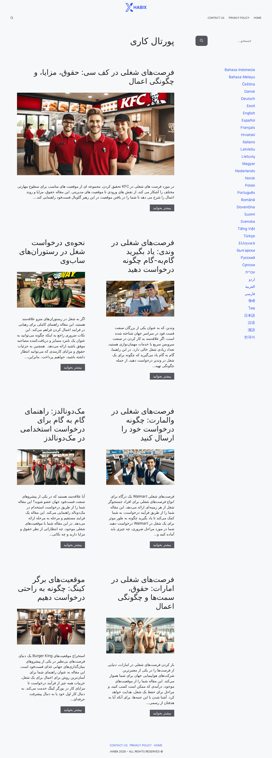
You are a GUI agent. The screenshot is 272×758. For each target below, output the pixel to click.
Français (248, 127)
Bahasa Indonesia (240, 70)
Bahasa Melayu (242, 77)
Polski (250, 185)
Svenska (248, 221)
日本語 (249, 315)
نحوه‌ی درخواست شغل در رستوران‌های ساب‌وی (52, 251)
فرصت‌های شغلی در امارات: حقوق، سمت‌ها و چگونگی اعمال (142, 592)
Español (248, 120)
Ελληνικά (247, 243)
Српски (248, 265)
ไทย (252, 308)
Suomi (249, 214)
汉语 (251, 323)
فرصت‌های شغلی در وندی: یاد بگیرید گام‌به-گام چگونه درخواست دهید (142, 256)
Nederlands (245, 171)
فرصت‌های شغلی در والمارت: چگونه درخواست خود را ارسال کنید (142, 424)
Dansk (249, 91)
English (249, 113)
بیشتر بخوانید (162, 208)
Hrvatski (248, 135)
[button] (11, 18)
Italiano (249, 142)
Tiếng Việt (246, 229)
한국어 (249, 337)
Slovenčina (246, 207)
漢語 (251, 330)
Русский (248, 258)
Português (246, 192)
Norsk (250, 178)
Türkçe (249, 236)
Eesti (251, 106)
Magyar (248, 164)
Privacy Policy (239, 17)
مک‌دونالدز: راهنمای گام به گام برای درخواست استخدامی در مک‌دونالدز (52, 424)
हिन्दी (252, 301)
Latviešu (248, 149)
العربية (250, 286)
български (246, 250)
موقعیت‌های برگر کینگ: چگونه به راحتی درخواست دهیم (51, 588)
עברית (250, 272)
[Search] (202, 41)
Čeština (248, 84)
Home (257, 17)
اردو (252, 279)
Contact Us (216, 17)
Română (248, 200)
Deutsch (248, 99)
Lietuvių (248, 156)
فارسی (250, 294)
